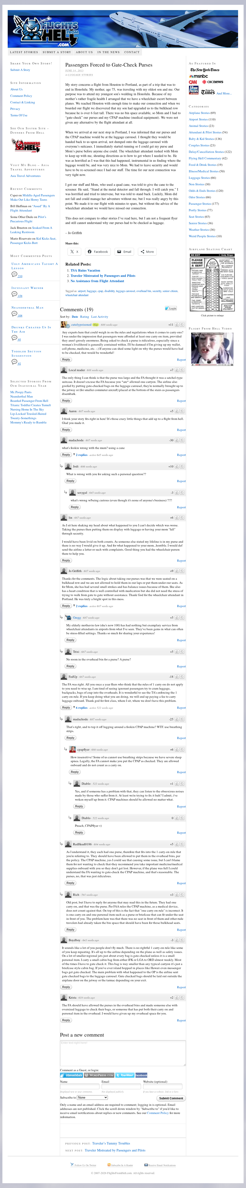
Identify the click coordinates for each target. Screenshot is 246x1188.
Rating (84, 316)
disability (110, 291)
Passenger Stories (200, 203)
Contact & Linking (22, 102)
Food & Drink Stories (202, 164)
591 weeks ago (89, 894)
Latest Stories (24, 52)
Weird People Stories (202, 236)
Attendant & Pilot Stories (205, 132)
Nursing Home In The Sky (27, 409)
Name (64, 1081)
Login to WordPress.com (99, 1075)
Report (181, 359)
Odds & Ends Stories (202, 190)
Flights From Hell (123, 29)
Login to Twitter (125, 1075)
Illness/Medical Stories (204, 171)
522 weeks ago (101, 783)
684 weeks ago (102, 844)
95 (19, 339)
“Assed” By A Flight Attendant (30, 208)
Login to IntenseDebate (71, 1075)
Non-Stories (196, 184)
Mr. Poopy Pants (20, 392)
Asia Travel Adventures (25, 176)
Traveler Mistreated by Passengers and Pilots (103, 275)
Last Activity (99, 316)
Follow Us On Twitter (85, 1165)
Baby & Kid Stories (201, 139)
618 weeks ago (87, 997)
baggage (91, 291)
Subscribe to (68, 1097)
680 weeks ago (100, 749)
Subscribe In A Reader (122, 1165)
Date (75, 316)
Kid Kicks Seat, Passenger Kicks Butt (33, 240)
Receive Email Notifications (162, 1165)
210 (19, 276)
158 (19, 296)
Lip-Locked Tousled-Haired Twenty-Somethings (28, 415)
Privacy (15, 108)
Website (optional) (155, 1081)
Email (105, 1081)
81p (95, 324)
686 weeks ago (89, 466)
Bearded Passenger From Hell (29, 400)
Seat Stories (196, 216)
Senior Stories (198, 223)
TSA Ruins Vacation (85, 270)
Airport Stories (198, 119)
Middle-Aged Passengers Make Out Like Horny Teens (32, 197)
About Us (84, 52)
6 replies (82, 707)
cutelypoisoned (81, 324)
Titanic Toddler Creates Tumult (30, 405)
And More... (224, 93)
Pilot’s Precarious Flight (28, 219)
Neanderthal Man (28, 307)
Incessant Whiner (28, 288)
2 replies (82, 454)
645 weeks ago (97, 492)
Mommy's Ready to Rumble (28, 422)
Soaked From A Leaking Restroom (31, 229)
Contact (132, 52)
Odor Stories (197, 197)
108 (19, 315)
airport (82, 291)
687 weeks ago (87, 411)
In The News (109, 52)
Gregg (77, 617)
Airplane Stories (199, 113)
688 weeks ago (109, 324)
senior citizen (170, 291)
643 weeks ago (91, 940)
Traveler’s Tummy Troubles (111, 1143)
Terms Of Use (18, 115)
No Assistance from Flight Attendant (97, 280)
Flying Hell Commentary (205, 158)
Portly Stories (197, 210)
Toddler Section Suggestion (27, 353)
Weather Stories (199, 229)
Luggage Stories (80, 74)
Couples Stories (199, 145)
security (157, 291)
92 (19, 363)
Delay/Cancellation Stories (206, 151)
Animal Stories (198, 126)
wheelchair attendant (76, 295)
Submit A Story (57, 52)
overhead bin (143, 291)
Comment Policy (158, 1113)
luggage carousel (125, 291)
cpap (100, 291)
